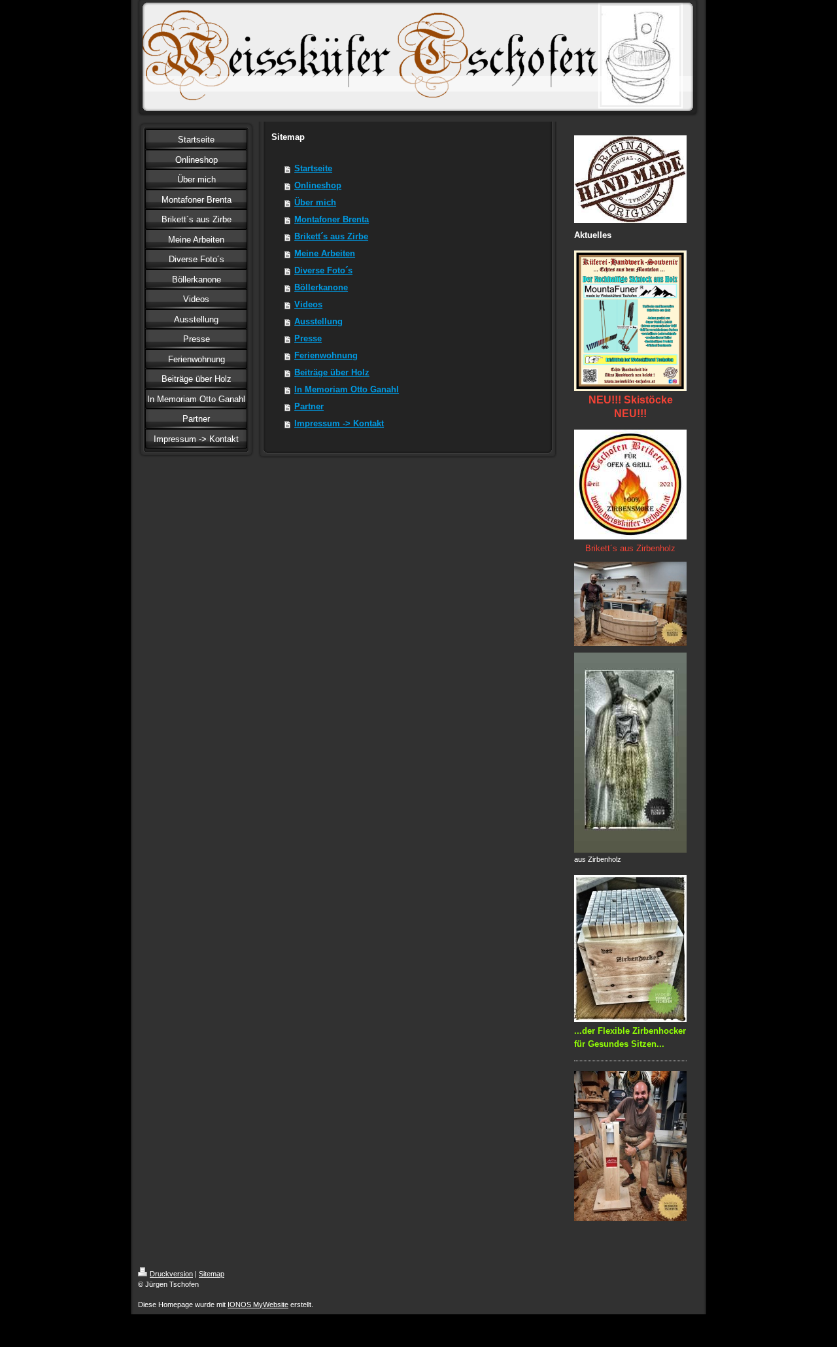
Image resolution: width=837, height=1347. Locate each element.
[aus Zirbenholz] (630, 753)
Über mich (315, 202)
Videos (308, 304)
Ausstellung (318, 321)
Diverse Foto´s (323, 270)
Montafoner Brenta (331, 219)
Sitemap (211, 1274)
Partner (309, 406)
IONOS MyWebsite (258, 1304)
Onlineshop (317, 185)
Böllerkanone (321, 287)
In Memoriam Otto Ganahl (346, 389)
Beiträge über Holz (331, 372)
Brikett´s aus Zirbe (331, 236)
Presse (308, 338)
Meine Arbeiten (324, 253)
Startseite (313, 168)
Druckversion (171, 1274)
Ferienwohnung (326, 355)
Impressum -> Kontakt (339, 423)
